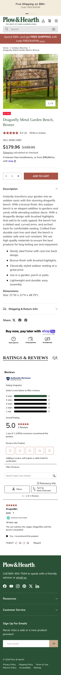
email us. (21, 577)
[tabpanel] (30, 458)
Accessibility (25, 667)
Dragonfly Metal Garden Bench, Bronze (21, 50)
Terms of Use (42, 664)
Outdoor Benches (20, 48)
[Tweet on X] (14, 320)
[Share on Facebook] (20, 320)
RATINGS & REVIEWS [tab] (25, 357)
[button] (49, 21)
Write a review (37, 132)
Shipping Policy (26, 664)
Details (42, 41)
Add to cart (41, 176)
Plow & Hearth (17, 659)
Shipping (8, 152)
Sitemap (37, 667)
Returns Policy (9, 667)
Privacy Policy (9, 664)
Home (5, 48)
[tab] (26, 13)
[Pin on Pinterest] (26, 320)
